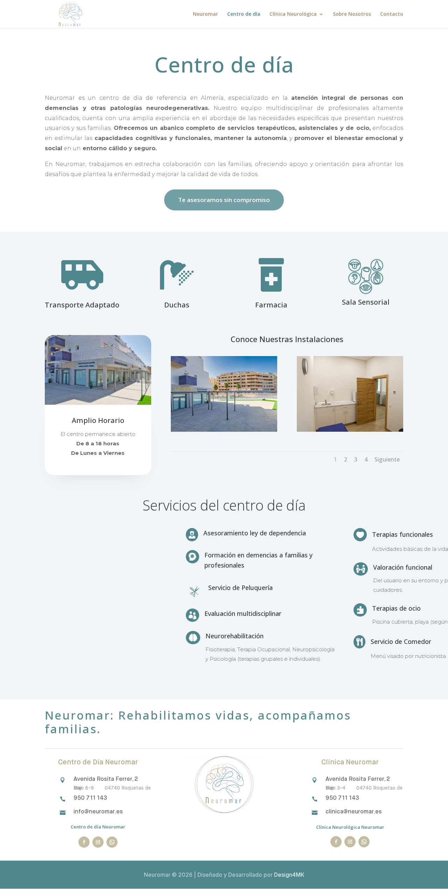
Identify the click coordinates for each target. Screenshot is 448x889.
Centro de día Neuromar (98, 827)
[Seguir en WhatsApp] (112, 842)
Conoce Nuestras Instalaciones (287, 339)
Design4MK (288, 874)
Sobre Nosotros (352, 14)
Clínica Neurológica (293, 14)
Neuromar (205, 14)
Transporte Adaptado (82, 305)
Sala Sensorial (366, 303)
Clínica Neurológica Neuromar (350, 827)
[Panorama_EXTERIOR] (224, 429)
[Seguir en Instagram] (98, 842)
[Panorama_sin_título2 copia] (350, 429)
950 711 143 (90, 798)
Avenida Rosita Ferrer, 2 (106, 779)
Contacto (391, 14)
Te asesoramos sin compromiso (224, 200)
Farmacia (271, 305)
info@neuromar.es (98, 812)
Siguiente (387, 459)
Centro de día (243, 14)
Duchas (176, 305)
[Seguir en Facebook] (84, 842)
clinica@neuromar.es (354, 812)
